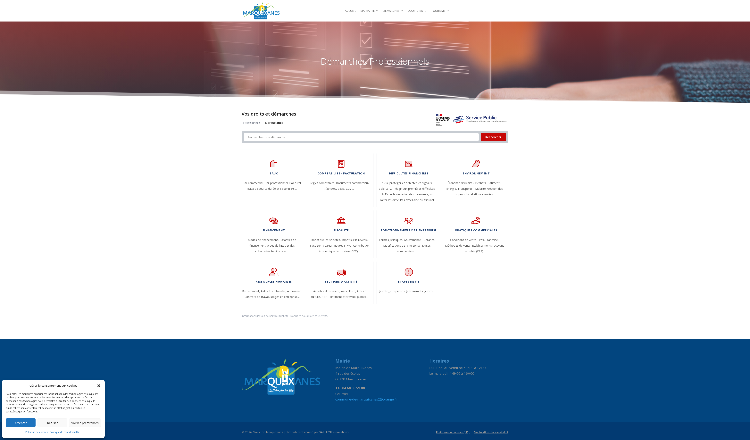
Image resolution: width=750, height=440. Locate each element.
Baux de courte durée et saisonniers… (272, 188)
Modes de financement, (263, 240)
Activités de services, (327, 291)
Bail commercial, (254, 183)
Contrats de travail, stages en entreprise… (272, 297)
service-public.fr (278, 316)
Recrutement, (251, 291)
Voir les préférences (85, 423)
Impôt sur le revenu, (355, 240)
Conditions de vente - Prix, (468, 240)
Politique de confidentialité (64, 432)
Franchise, (492, 240)
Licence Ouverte (317, 316)
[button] (99, 386)
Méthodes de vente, (458, 245)
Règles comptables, (323, 183)
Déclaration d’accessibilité (491, 432)
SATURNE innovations (334, 432)
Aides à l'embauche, (274, 291)
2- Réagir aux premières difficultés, (413, 188)
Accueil (350, 11)
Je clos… (429, 291)
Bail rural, (295, 183)
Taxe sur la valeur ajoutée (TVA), (331, 245)
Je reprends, (398, 291)
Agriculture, (349, 291)
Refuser (52, 423)
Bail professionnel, (277, 183)
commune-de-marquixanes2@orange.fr (366, 399)
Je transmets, (415, 291)
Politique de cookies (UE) (453, 432)
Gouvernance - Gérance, (419, 240)
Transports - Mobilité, (472, 188)
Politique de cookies (36, 432)
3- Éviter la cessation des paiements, (405, 194)
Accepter (21, 423)
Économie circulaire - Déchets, (467, 183)
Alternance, (294, 291)
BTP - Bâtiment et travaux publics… (344, 297)
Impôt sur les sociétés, (326, 240)
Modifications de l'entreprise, (402, 245)
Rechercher (493, 137)
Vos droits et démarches (269, 114)
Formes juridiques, (391, 240)
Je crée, (384, 291)
